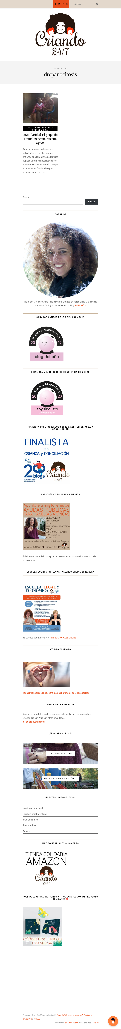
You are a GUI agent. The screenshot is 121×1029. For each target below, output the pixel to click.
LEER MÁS (80, 305)
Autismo (27, 831)
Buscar (26, 197)
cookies (37, 1019)
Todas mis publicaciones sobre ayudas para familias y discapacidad (56, 693)
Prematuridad (30, 825)
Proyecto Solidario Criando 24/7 (40, 129)
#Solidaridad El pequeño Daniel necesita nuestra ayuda (40, 139)
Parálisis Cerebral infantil (35, 814)
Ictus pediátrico (30, 819)
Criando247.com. (64, 1015)
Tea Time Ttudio (71, 1023)
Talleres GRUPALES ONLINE (62, 637)
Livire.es (95, 1023)
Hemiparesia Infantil (33, 808)
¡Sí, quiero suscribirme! (34, 721)
